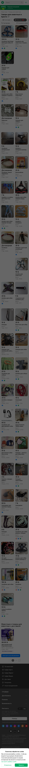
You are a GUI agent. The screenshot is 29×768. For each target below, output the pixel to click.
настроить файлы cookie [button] (8, 761)
